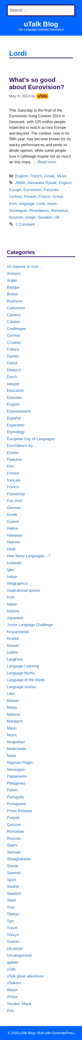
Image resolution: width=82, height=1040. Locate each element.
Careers (13, 315)
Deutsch (14, 370)
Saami (12, 845)
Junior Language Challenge (30, 625)
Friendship (16, 494)
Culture (13, 349)
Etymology (16, 432)
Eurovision (32, 190)
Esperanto (15, 425)
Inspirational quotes (23, 590)
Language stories (21, 687)
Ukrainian (15, 949)
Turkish (13, 942)
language (26, 203)
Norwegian (18, 210)
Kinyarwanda (18, 632)
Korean (13, 645)
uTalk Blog (41, 24)
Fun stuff (14, 501)
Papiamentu (17, 776)
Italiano (13, 611)
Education (15, 390)
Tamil (11, 900)
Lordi (40, 203)
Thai (10, 907)
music (52, 203)
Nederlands (16, 749)
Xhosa (12, 997)
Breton (12, 294)
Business (15, 301)
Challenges (16, 329)
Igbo (10, 570)
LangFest (15, 659)
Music (62, 176)
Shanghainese (19, 859)
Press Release (19, 811)
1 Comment (25, 224)
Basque (13, 287)
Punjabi (13, 818)
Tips (10, 921)
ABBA (20, 183)
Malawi (13, 701)
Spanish (13, 873)
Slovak (12, 866)
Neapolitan (16, 742)
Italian (12, 604)
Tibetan (13, 914)
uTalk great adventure (25, 976)
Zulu (10, 1010)
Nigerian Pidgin (20, 762)
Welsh (12, 990)
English (21, 176)
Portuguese (16, 804)
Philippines (16, 783)
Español (13, 418)
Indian (12, 577)
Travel (12, 928)
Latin (11, 694)
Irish (13, 203)
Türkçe (13, 935)
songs (30, 217)
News (11, 756)
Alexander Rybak (41, 183)
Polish (12, 790)
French (36, 176)
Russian (16, 217)
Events (13, 453)
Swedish (45, 217)
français (13, 480)
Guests (13, 521)
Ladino (12, 652)
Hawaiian (14, 535)
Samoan (14, 852)
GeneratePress (63, 1033)
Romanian (59, 210)
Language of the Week (26, 680)
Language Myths (21, 673)
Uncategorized (19, 955)
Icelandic (14, 563)
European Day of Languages (31, 439)
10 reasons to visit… (24, 266)
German (13, 508)
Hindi (11, 549)
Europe (15, 190)
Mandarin (15, 721)
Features (14, 459)
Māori (11, 728)
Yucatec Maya (19, 1004)
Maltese (13, 714)
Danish (13, 356)
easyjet (13, 384)
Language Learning (23, 666)
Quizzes (14, 825)
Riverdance (39, 210)
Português (15, 797)
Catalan (13, 322)
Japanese (15, 618)
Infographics (17, 583)
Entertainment (19, 411)
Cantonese (16, 308)
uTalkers (14, 983)
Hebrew (13, 542)
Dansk (12, 363)
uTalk (11, 969)
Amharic (14, 273)
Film (10, 466)
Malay (12, 707)
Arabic (12, 280)
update (12, 962)
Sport (11, 880)
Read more (47, 162)
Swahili (13, 886)
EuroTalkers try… (22, 446)
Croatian (14, 342)
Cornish (13, 335)
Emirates (14, 397)
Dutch (12, 377)
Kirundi (13, 638)
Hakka (12, 528)
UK (57, 217)
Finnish (30, 196)
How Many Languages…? (28, 556)
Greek (49, 176)
